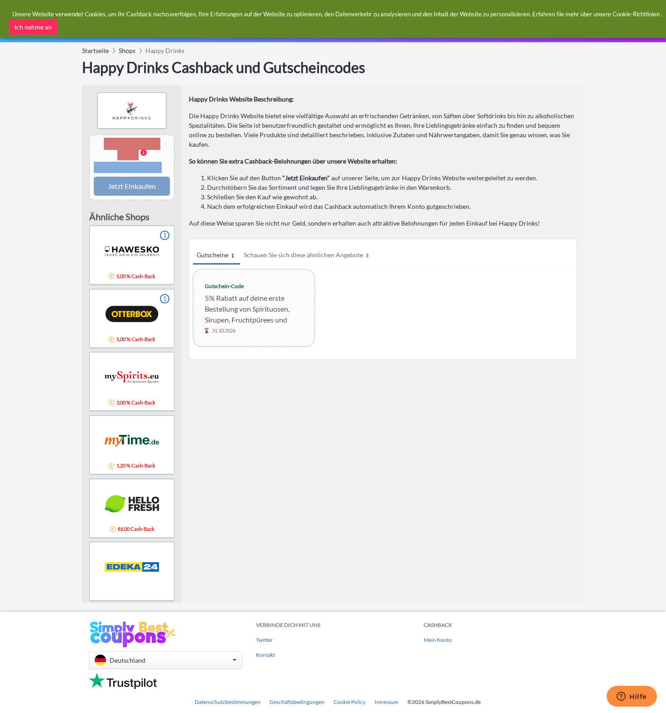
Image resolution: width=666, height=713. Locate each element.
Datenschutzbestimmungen (228, 702)
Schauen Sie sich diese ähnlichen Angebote (306, 255)
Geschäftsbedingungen (297, 702)
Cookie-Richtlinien (636, 14)
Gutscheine (215, 255)
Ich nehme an (33, 27)
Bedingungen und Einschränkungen (128, 167)
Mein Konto (438, 639)
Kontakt (265, 654)
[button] (132, 156)
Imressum (386, 702)
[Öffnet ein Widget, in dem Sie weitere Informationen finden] (632, 697)
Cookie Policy (349, 702)
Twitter (264, 639)
